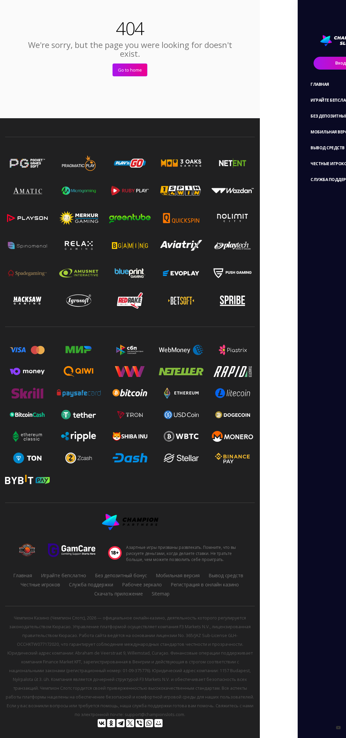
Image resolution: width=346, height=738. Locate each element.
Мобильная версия (178, 575)
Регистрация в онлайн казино (205, 584)
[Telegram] (121, 723)
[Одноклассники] (111, 723)
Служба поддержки (91, 584)
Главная (22, 575)
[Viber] (139, 723)
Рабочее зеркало (142, 584)
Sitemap (161, 593)
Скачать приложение (118, 593)
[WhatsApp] (149, 723)
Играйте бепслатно (63, 575)
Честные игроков (40, 584)
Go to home (130, 70)
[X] (130, 723)
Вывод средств (225, 575)
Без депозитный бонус (121, 575)
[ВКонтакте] (102, 723)
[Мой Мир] (158, 723)
